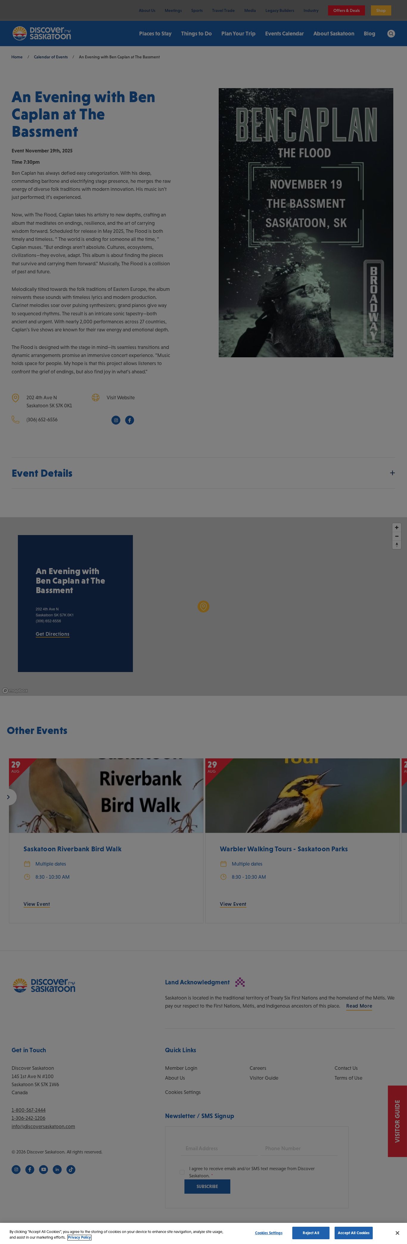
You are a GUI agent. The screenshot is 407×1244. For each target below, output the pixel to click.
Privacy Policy (79, 1237)
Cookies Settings (268, 1233)
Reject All (311, 1233)
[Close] (397, 1233)
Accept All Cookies (353, 1233)
